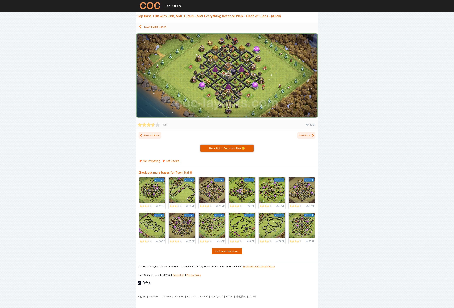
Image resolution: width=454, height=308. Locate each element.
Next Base (304, 135)
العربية (252, 296)
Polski (229, 296)
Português (217, 296)
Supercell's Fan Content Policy (259, 266)
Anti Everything (151, 161)
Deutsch (166, 296)
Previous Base (152, 135)
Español (191, 296)
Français (179, 296)
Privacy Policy (194, 275)
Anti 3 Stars (172, 161)
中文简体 (241, 296)
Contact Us (178, 275)
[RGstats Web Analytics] (144, 283)
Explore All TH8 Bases (227, 251)
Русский (153, 296)
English (141, 296)
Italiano (204, 296)
